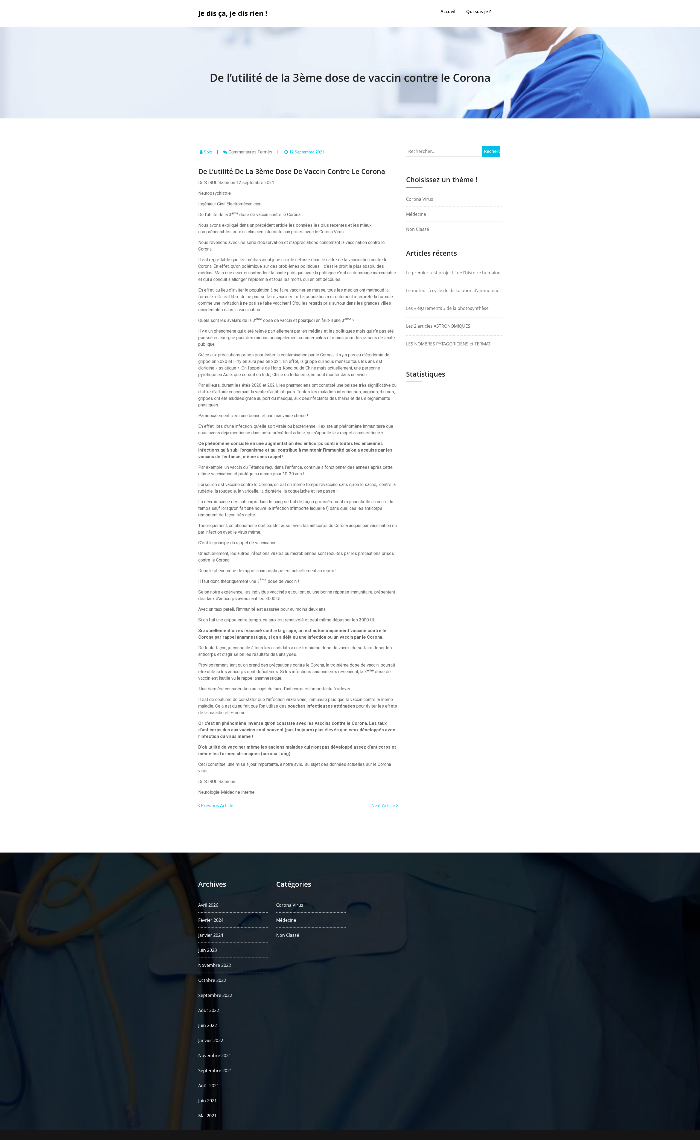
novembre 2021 (214, 1055)
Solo (208, 152)
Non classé (417, 229)
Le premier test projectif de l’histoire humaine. (453, 273)
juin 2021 (207, 1101)
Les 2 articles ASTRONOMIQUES (438, 326)
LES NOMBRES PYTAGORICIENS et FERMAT (448, 344)
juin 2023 (207, 950)
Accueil (448, 11)
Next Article (383, 805)
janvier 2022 (210, 1040)
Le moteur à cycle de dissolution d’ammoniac (452, 290)
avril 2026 (208, 905)
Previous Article (216, 805)
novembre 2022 (214, 965)
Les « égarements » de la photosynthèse (447, 308)
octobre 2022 (212, 980)
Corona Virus (419, 199)
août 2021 (208, 1086)
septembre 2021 (215, 1071)
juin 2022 (207, 1025)
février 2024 (210, 920)
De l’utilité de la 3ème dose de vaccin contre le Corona (350, 77)
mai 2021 (207, 1116)
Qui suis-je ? (478, 11)
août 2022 (208, 1010)
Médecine (416, 214)
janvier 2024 (210, 935)
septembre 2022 (215, 995)
